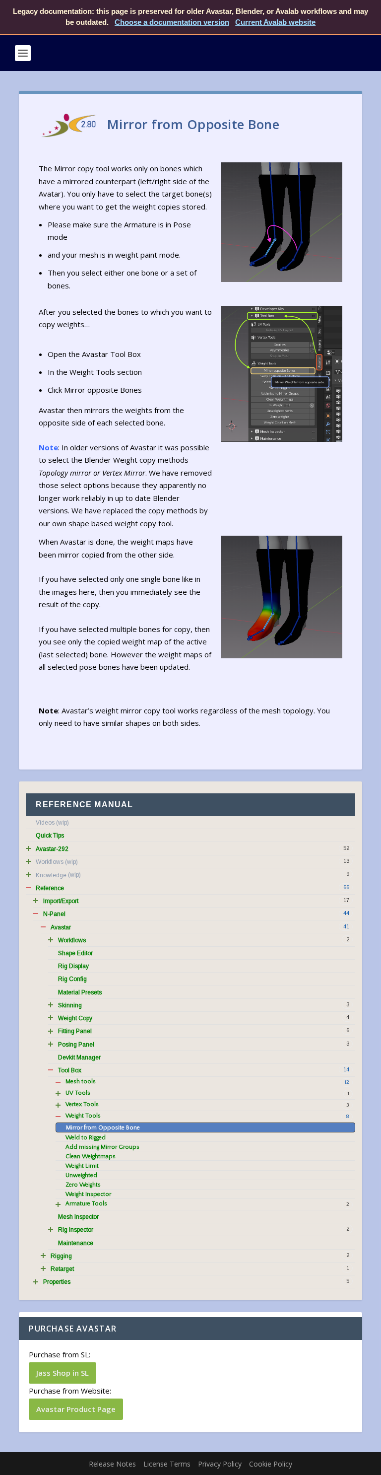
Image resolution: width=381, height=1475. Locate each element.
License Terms (166, 1464)
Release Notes (112, 1464)
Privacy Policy (220, 1464)
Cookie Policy (270, 1464)
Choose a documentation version (172, 22)
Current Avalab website (275, 22)
